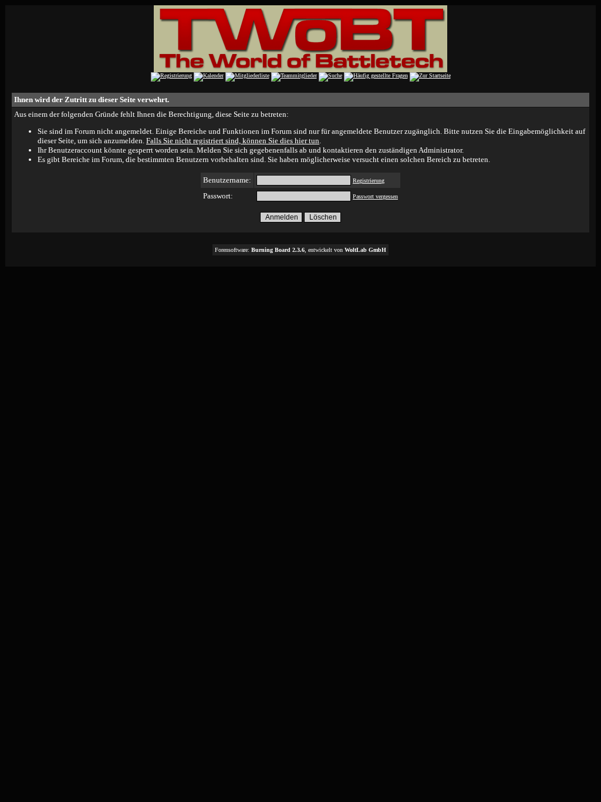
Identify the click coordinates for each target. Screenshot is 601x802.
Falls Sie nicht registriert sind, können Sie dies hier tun (232, 140)
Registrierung (368, 180)
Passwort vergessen (375, 196)
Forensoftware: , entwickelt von (300, 250)
